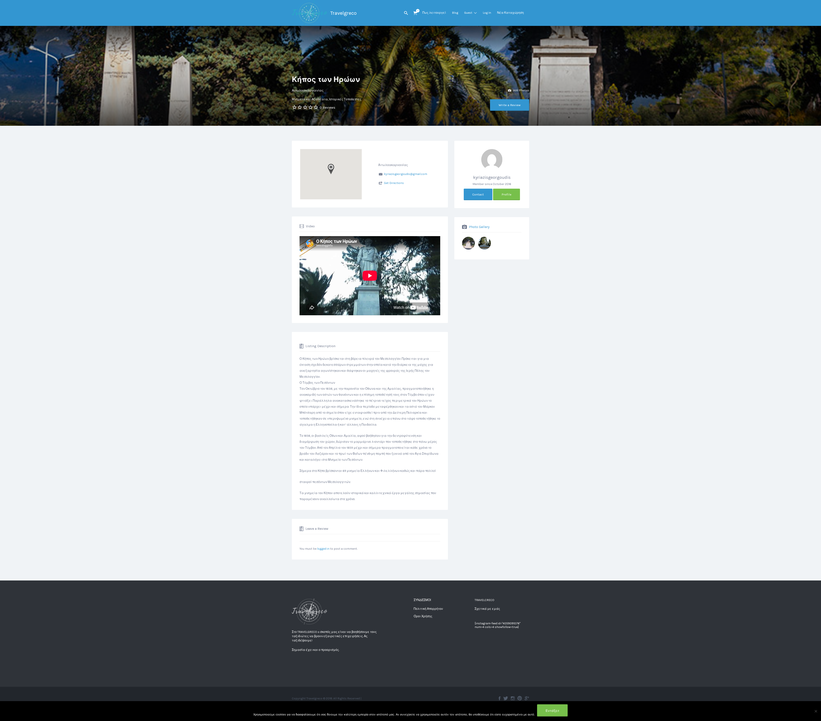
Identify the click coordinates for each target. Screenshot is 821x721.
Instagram (513, 698)
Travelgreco (343, 13)
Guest (468, 13)
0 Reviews (327, 107)
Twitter (505, 698)
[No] (816, 711)
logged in (323, 549)
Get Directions (394, 183)
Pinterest (519, 698)
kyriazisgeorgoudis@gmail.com (405, 174)
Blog (455, 13)
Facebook (500, 698)
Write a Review (510, 105)
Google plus (527, 698)
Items (415, 13)
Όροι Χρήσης (423, 616)
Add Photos (520, 90)
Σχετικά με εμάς (487, 609)
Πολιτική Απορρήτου (428, 609)
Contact (478, 194)
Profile (506, 194)
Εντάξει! (552, 711)
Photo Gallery (479, 227)
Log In (487, 13)
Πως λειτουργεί (434, 13)
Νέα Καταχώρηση (510, 13)
